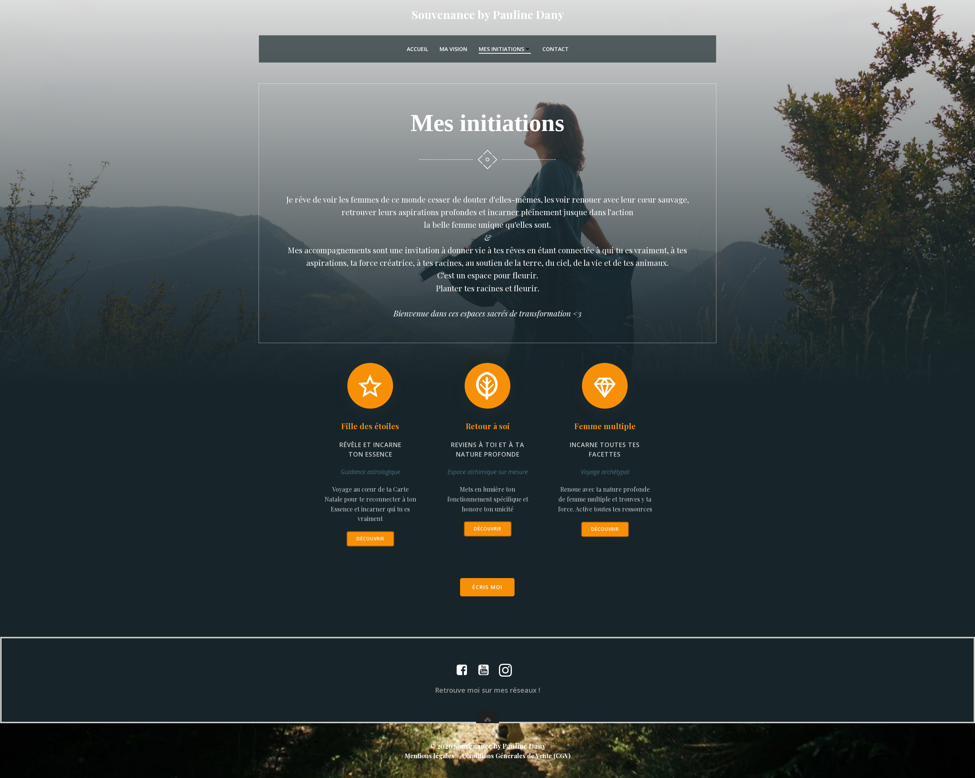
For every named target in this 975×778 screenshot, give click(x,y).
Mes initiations (501, 49)
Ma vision (453, 49)
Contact (555, 49)
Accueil (417, 49)
